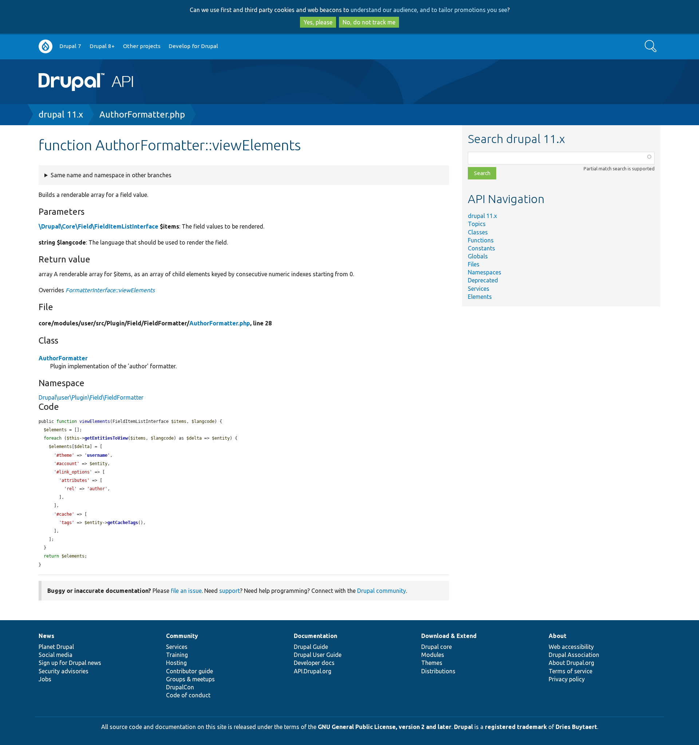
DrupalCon (180, 687)
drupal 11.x (61, 114)
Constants (481, 248)
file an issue (186, 590)
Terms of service (570, 671)
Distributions (438, 671)
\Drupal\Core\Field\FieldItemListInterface (98, 226)
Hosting (176, 662)
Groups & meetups (190, 679)
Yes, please (318, 22)
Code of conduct (188, 695)
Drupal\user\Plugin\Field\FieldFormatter (91, 397)
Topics (477, 224)
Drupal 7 (70, 46)
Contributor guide (189, 671)
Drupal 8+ (102, 46)
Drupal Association (574, 654)
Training (177, 654)
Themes (431, 662)
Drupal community (381, 590)
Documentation (315, 636)
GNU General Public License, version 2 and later (384, 727)
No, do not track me (369, 22)
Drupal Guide (311, 646)
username (97, 455)
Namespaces (484, 272)
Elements (480, 296)
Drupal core (436, 646)
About (557, 636)
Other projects (142, 46)
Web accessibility (571, 646)
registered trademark (516, 727)
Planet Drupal (56, 646)
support (229, 590)
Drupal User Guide (317, 654)
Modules (432, 654)
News (46, 636)
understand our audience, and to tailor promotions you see (429, 10)
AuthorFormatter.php (142, 114)
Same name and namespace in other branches (111, 175)
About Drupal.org (571, 662)
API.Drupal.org (312, 671)
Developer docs (314, 662)
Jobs (45, 679)
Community (182, 636)
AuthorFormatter (63, 358)
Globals (478, 256)
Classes (478, 232)
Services (478, 288)
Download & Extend (449, 636)
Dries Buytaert (576, 727)
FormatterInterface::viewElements (110, 290)
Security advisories (63, 671)
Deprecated (483, 280)
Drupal (463, 727)
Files (473, 264)
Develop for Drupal (193, 46)
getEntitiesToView (106, 438)
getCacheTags (122, 522)
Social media (55, 654)
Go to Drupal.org (45, 46)
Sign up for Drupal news (70, 662)
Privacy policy (567, 679)
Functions (481, 240)
